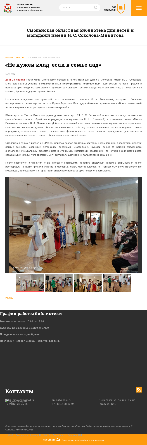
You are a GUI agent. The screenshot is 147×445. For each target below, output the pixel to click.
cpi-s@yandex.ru (61, 399)
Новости (20, 57)
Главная (9, 57)
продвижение (98, 440)
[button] (135, 225)
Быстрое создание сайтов (75, 440)
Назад (9, 297)
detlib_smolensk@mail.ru (19, 399)
